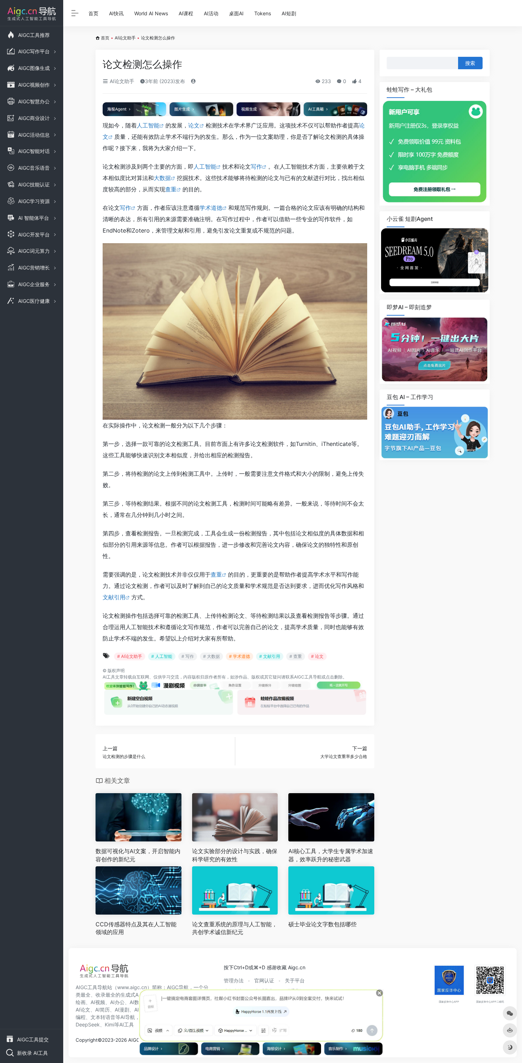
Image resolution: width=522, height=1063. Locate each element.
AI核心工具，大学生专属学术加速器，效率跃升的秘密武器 (330, 855)
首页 (93, 13)
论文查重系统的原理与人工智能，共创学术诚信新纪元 (234, 928)
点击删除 (334, 677)
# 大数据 (211, 656)
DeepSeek (88, 1024)
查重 (170, 189)
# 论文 (317, 656)
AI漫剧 (122, 1010)
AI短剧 (289, 13)
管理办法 (234, 980)
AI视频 (98, 1002)
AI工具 (109, 677)
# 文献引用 (269, 656)
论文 (194, 125)
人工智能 (148, 125)
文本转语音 (103, 1017)
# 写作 (187, 656)
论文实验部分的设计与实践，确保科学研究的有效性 (234, 855)
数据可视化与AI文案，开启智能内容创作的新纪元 (138, 855)
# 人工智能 (161, 656)
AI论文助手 (125, 37)
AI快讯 (116, 13)
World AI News (151, 13)
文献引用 (114, 597)
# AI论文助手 (129, 656)
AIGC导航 (178, 987)
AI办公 (117, 1002)
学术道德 (211, 207)
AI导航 (127, 1017)
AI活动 (211, 13)
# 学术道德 (239, 656)
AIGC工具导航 (307, 677)
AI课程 (186, 13)
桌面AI (236, 13)
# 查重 (295, 656)
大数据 (162, 177)
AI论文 (83, 1010)
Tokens (262, 13)
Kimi (109, 1024)
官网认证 (264, 980)
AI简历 (102, 1010)
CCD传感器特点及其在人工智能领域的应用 (136, 928)
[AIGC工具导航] (104, 972)
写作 (256, 166)
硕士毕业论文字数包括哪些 (322, 924)
